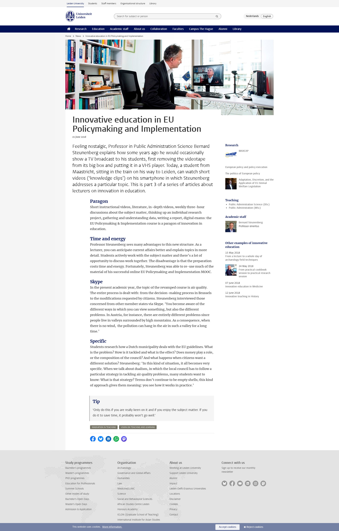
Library (152, 3)
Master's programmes (77, 473)
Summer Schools (74, 488)
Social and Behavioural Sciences (134, 499)
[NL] (252, 16)
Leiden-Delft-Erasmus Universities (188, 488)
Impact (173, 483)
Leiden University (75, 3)
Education (98, 29)
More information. (112, 527)
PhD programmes (74, 478)
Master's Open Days (76, 504)
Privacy (173, 509)
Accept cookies (227, 527)
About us (139, 29)
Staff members (108, 3)
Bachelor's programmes (78, 468)
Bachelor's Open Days (77, 499)
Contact (174, 514)
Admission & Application (78, 509)
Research (81, 29)
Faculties (178, 29)
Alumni (223, 29)
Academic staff (119, 29)
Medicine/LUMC (126, 488)
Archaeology (124, 468)
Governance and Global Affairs (133, 473)
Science (121, 493)
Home (68, 36)
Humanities (123, 478)
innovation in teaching (104, 427)
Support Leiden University (184, 473)
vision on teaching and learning (138, 427)
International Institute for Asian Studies (138, 519)
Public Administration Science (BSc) (249, 204)
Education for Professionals (80, 483)
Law (119, 483)
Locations (175, 493)
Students (92, 3)
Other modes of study (77, 493)
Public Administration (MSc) (245, 208)
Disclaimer (175, 499)
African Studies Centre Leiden (133, 504)
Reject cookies (254, 527)
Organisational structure (132, 3)
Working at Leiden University (185, 468)
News (78, 36)
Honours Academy (127, 509)
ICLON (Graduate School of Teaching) (138, 514)
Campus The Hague (201, 29)
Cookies (174, 504)
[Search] (217, 16)
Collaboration (158, 29)
